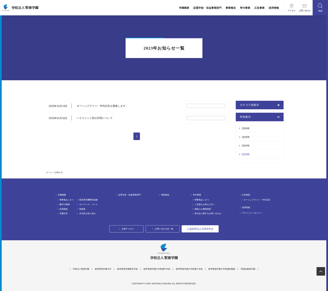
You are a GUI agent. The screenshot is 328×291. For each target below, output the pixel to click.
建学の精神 (64, 204)
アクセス (292, 10)
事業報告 (231, 7)
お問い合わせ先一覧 (164, 229)
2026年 (246, 128)
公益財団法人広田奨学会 (200, 228)
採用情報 (274, 7)
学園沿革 (63, 213)
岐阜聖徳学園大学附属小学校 (189, 269)
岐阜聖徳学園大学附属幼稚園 (221, 269)
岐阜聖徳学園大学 (103, 269)
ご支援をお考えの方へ (205, 204)
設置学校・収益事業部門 (207, 7)
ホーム (49, 172)
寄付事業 (245, 7)
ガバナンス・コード (88, 204)
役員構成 (63, 209)
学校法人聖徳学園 (81, 269)
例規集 (82, 209)
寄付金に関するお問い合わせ (208, 213)
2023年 (246, 154)
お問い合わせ (304, 10)
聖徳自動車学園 (248, 269)
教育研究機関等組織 (88, 200)
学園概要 (184, 7)
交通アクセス (128, 229)
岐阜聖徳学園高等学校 (127, 269)
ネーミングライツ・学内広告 (257, 200)
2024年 (246, 145)
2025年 (246, 137)
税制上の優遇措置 (203, 209)
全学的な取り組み (87, 213)
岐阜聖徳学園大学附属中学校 (157, 269)
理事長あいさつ (66, 200)
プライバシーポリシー (252, 213)
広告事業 (259, 7)
